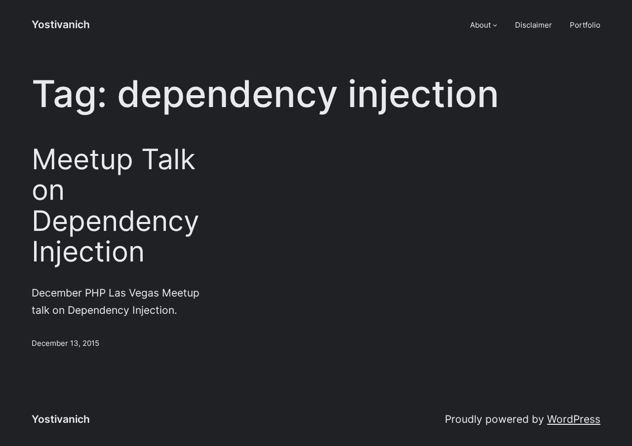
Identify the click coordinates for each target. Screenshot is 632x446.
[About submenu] (495, 25)
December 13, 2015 (65, 343)
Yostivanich (61, 24)
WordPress (573, 419)
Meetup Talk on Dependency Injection (115, 205)
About (480, 25)
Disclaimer (533, 25)
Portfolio (585, 25)
